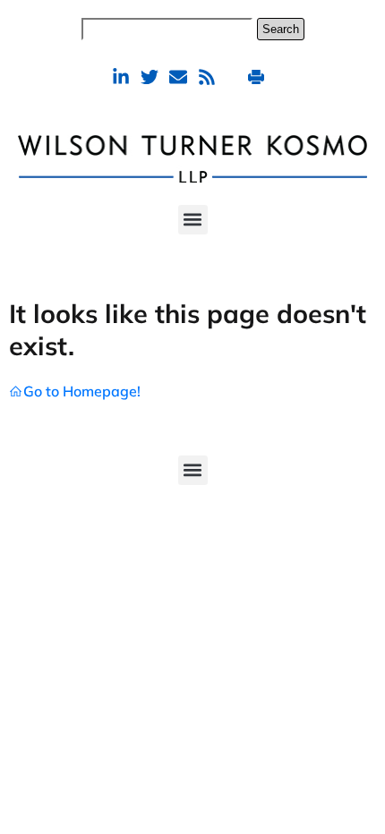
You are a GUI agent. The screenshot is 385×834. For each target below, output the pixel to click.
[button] (193, 219)
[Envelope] (178, 77)
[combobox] (166, 29)
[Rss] (207, 77)
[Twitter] (149, 77)
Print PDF (258, 76)
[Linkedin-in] (121, 77)
